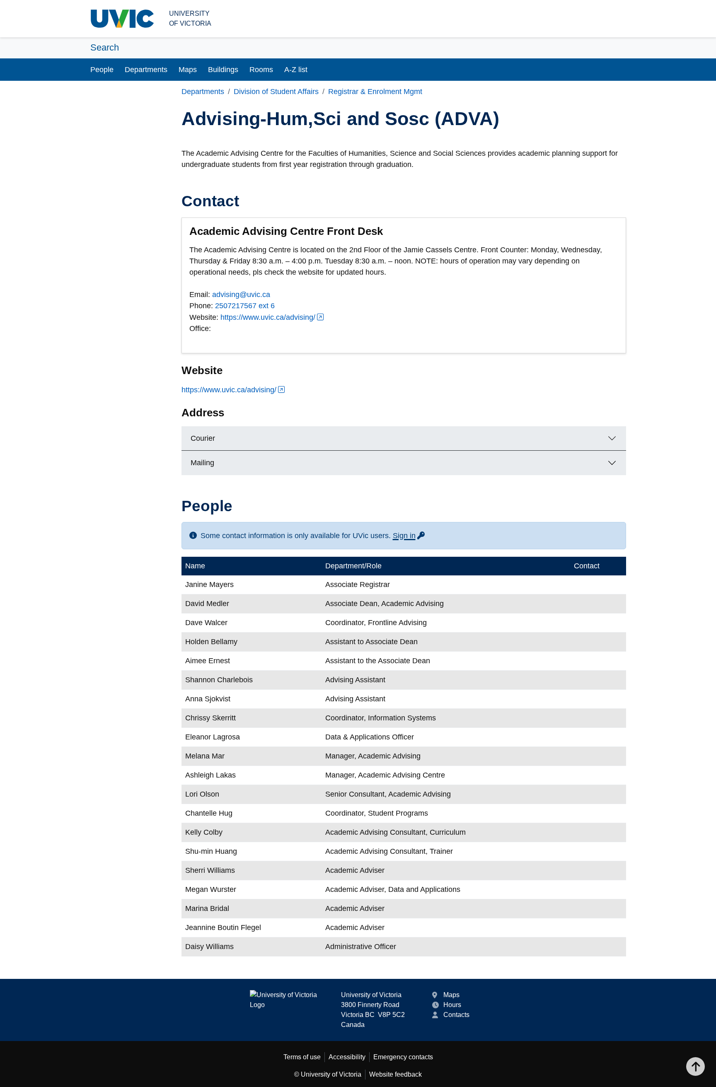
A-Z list (295, 69)
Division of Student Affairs (276, 91)
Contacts (456, 1014)
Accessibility (347, 1056)
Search (104, 47)
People (102, 69)
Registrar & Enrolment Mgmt (375, 91)
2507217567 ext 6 (245, 306)
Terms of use (302, 1056)
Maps (188, 69)
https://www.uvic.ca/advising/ (267, 317)
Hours (452, 1004)
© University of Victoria (327, 1074)
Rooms (261, 69)
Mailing (202, 463)
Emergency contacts (403, 1056)
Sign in (409, 535)
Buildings (223, 69)
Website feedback (395, 1074)
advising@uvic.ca (241, 294)
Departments (146, 69)
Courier (203, 438)
